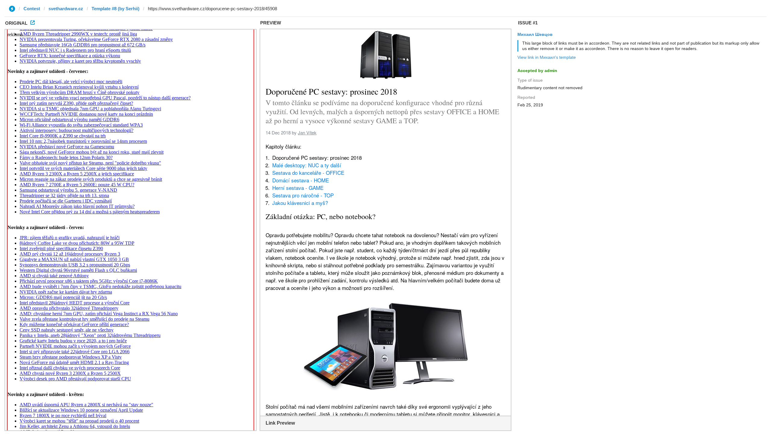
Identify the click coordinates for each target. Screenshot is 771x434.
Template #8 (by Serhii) (115, 8)
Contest (31, 8)
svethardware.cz (65, 8)
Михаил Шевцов (535, 34)
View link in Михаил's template (546, 57)
